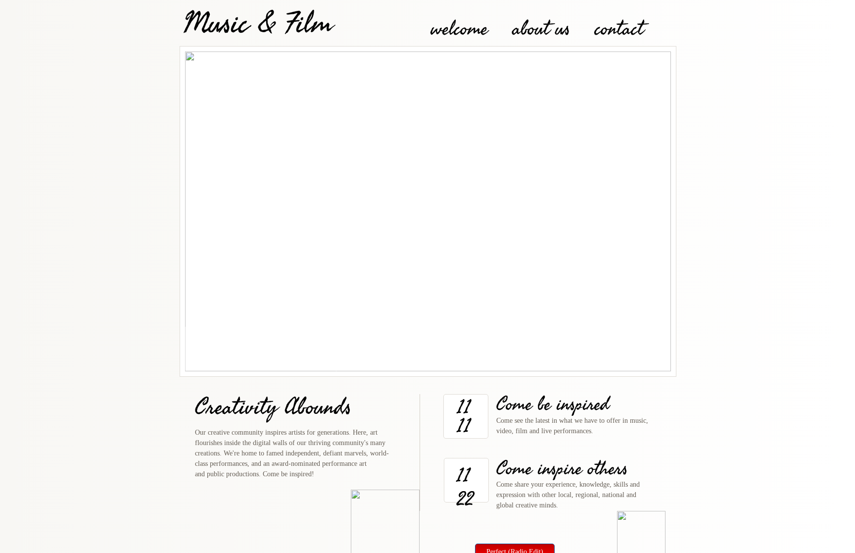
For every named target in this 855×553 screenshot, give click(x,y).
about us (541, 28)
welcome (459, 28)
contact (619, 28)
